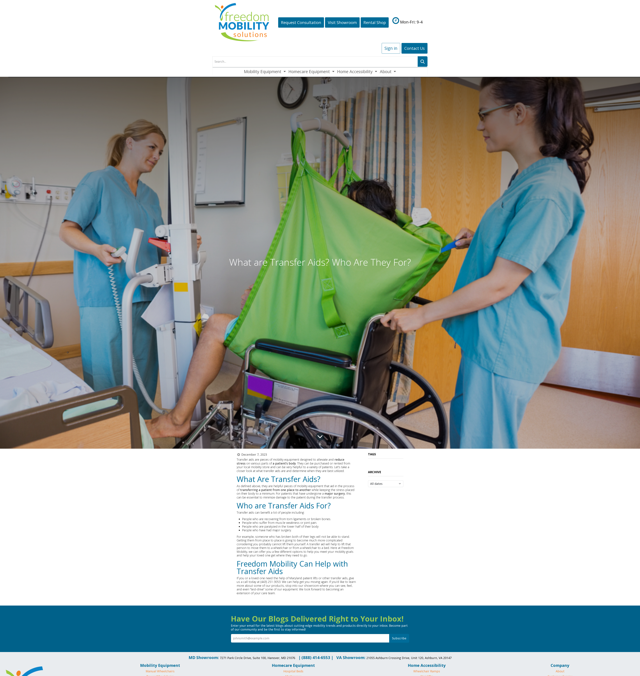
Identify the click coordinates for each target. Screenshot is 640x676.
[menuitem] (265, 71)
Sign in (390, 48)
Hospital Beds (293, 671)
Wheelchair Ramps (426, 671)
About (560, 671)
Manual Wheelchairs (160, 671)
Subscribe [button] (399, 638)
